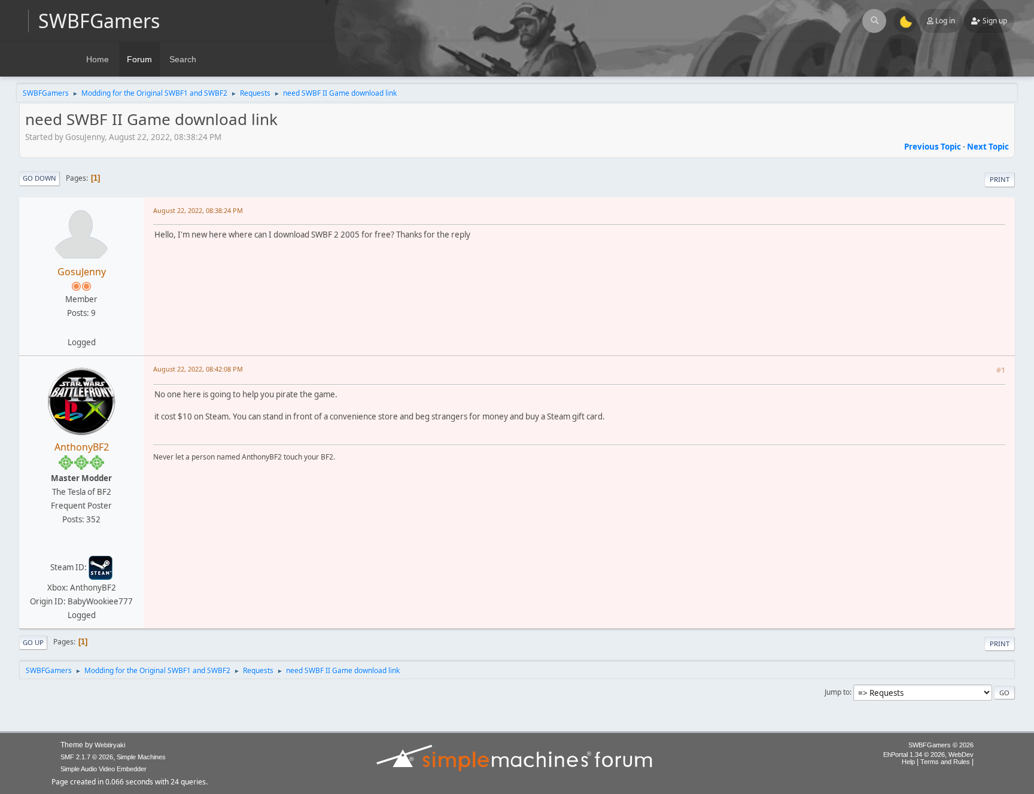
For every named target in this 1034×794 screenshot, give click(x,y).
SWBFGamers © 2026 (941, 745)
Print (999, 179)
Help (908, 761)
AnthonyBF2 (81, 447)
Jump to (837, 692)
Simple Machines (141, 756)
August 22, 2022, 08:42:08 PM (198, 368)
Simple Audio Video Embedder (103, 768)
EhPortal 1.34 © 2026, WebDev (928, 754)
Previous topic (932, 146)
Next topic (988, 146)
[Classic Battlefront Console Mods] (80, 546)
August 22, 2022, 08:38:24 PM (198, 210)
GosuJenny (81, 271)
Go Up (33, 642)
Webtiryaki (110, 745)
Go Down (39, 178)
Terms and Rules (945, 761)
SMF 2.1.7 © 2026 (86, 756)
